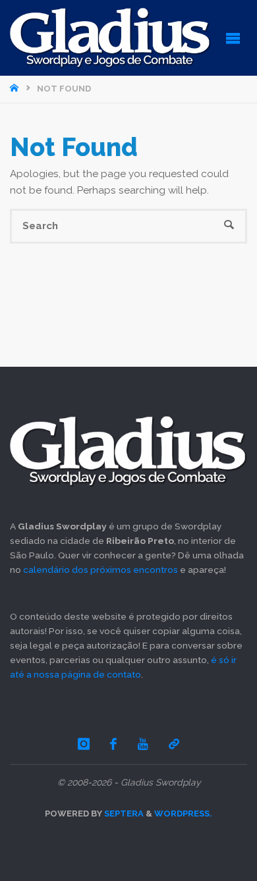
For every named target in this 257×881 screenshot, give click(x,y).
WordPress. (183, 813)
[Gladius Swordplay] (110, 37)
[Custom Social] (174, 743)
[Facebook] (114, 743)
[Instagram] (83, 743)
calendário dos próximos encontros (100, 569)
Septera (123, 813)
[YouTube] (143, 743)
